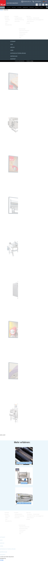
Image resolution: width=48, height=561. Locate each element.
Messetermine (8, 24)
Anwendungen (25, 7)
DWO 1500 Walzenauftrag (24, 503)
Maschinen (14, 7)
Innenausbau (22, 34)
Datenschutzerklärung (18, 53)
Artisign (2, 560)
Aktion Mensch (30, 21)
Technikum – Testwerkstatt (33, 18)
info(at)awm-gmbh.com (27, 1)
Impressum (13, 56)
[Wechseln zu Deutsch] (44, 1)
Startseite (8, 7)
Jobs (6, 23)
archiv (12, 47)
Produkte (16, 16)
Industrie (21, 35)
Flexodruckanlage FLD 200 (24, 463)
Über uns (28, 16)
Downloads (31, 7)
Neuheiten (7, 19)
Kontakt (41, 7)
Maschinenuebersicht (24, 30)
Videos (6, 21)
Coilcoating (24, 483)
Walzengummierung (19, 19)
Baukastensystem (23, 32)
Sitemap (12, 41)
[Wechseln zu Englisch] (46, 1)
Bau (20, 37)
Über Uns (36, 7)
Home (1, 9)
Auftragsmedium (18, 18)
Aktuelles (7, 18)
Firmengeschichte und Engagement (35, 19)
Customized (19, 7)
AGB (11, 44)
